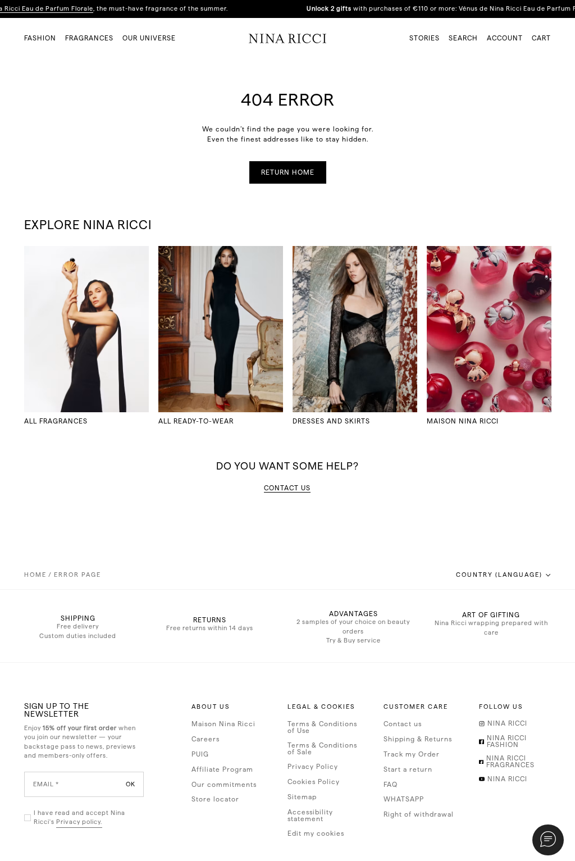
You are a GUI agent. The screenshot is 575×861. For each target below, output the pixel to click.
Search (463, 38)
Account (505, 38)
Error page (77, 575)
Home (35, 575)
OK (130, 784)
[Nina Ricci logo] (288, 38)
